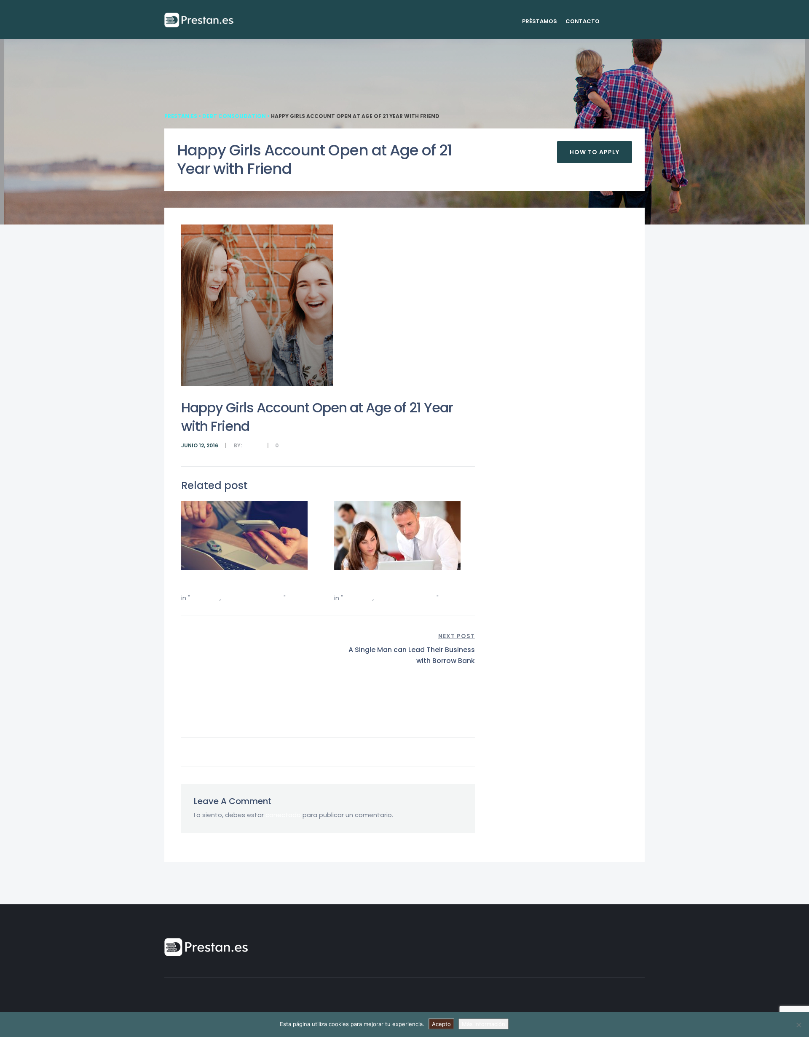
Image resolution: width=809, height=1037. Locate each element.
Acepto (441, 1024)
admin (252, 445)
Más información (483, 1024)
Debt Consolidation (253, 597)
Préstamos (539, 21)
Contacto (582, 21)
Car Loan (204, 597)
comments (295, 445)
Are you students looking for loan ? (393, 583)
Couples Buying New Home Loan (235, 583)
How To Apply (594, 152)
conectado (283, 814)
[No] (798, 1025)
